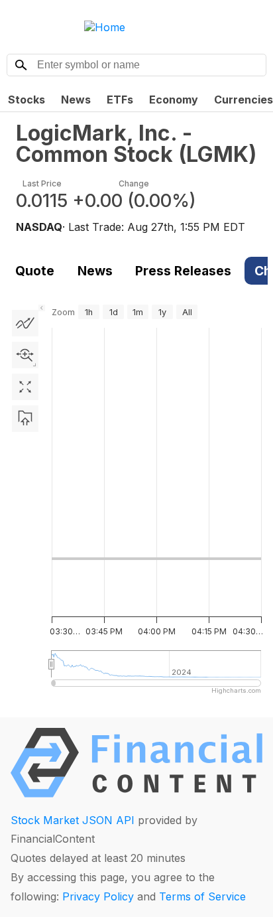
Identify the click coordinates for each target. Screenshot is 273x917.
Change (134, 183)
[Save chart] (25, 418)
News (76, 99)
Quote (34, 271)
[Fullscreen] (25, 387)
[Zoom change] (25, 355)
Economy (173, 99)
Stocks (26, 99)
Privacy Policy (98, 896)
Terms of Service (202, 896)
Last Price (42, 183)
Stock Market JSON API (73, 820)
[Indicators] (25, 323)
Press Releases (183, 271)
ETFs (120, 99)
